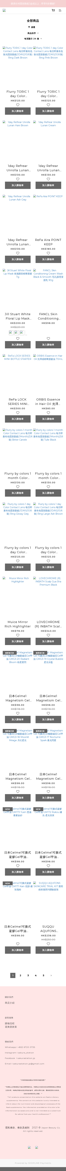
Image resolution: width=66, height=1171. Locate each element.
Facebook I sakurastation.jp (20, 1058)
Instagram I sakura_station (19, 1052)
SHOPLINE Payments (39, 1163)
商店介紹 (10, 1002)
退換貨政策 (11, 1026)
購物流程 (10, 1023)
